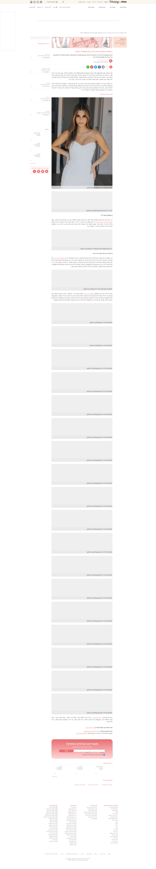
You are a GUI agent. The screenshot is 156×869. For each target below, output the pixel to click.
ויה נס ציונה (115, 841)
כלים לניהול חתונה (63, 7)
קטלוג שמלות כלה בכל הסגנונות (50, 817)
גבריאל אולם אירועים (113, 818)
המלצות (39, 7)
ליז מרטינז (115, 830)
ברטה (116, 828)
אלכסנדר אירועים (114, 836)
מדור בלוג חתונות (90, 727)
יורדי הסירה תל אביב (113, 815)
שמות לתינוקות (82, 854)
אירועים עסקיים (82, 2)
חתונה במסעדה (73, 843)
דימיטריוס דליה (114, 809)
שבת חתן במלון (73, 844)
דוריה (116, 825)
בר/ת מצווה (100, 2)
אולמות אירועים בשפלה (71, 828)
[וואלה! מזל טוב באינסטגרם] (43, 171)
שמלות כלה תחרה (53, 833)
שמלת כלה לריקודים (53, 830)
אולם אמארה (115, 810)
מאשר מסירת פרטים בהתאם (92, 754)
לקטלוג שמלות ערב (81, 733)
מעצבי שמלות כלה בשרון (52, 810)
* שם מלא (102, 752)
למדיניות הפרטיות (86, 754)
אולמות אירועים (72, 822)
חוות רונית (115, 831)
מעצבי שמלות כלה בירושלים (51, 815)
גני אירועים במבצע (43, 44)
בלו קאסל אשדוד (114, 817)
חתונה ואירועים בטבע (71, 834)
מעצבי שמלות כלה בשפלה (52, 813)
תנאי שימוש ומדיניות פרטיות (51, 854)
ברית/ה (94, 2)
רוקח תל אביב (115, 839)
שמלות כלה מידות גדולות (52, 831)
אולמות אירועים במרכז (71, 823)
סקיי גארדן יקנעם (114, 833)
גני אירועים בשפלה (72, 812)
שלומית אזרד (115, 820)
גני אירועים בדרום (72, 813)
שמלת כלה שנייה (54, 828)
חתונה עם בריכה (72, 841)
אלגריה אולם (115, 834)
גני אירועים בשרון (97, 717)
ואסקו (116, 812)
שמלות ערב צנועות (53, 841)
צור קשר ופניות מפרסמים (72, 854)
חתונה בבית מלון (72, 839)
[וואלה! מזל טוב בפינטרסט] (38, 171)
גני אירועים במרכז (72, 809)
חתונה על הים (73, 836)
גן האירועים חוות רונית (61, 258)
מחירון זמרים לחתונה (92, 817)
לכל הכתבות (54, 776)
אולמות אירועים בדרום (71, 830)
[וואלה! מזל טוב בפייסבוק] (34, 171)
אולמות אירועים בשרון (71, 826)
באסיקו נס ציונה (114, 843)
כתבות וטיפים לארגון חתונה (91, 813)
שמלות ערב (55, 839)
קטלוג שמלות (95, 854)
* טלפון (87, 752)
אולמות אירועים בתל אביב (70, 833)
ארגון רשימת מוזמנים (92, 809)
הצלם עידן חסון (88, 294)
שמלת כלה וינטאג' (53, 820)
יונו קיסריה (115, 838)
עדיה (117, 822)
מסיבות (89, 2)
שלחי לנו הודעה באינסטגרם (91, 731)
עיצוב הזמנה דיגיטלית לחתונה (90, 812)
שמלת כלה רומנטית (53, 825)
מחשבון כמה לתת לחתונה (91, 815)
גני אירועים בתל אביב (71, 818)
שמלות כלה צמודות (53, 838)
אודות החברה (62, 854)
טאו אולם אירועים (114, 807)
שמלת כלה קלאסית (53, 818)
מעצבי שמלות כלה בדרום (52, 812)
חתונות (106, 2)
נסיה (117, 826)
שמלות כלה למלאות (53, 823)
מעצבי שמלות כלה (53, 807)
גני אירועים (73, 807)
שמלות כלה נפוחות (53, 836)
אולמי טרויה (115, 813)
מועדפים (47, 7)
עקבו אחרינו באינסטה (106, 94)
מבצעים (31, 7)
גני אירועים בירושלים (71, 817)
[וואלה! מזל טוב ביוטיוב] (47, 171)
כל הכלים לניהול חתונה (92, 807)
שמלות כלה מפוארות (53, 834)
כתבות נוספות (107, 763)
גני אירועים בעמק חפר (71, 820)
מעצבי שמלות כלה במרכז (52, 809)
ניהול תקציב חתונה (93, 810)
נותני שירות (102, 854)
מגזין (54, 7)
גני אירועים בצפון (72, 815)
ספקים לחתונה (109, 854)
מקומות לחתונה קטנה (71, 838)
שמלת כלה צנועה (54, 822)
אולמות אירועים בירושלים (70, 831)
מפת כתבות (88, 854)
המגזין (47, 129)
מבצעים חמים (94, 818)
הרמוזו (116, 823)
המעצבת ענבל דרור (120, 40)
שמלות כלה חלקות (53, 826)
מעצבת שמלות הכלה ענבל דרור (103, 222)
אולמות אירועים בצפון (71, 825)
